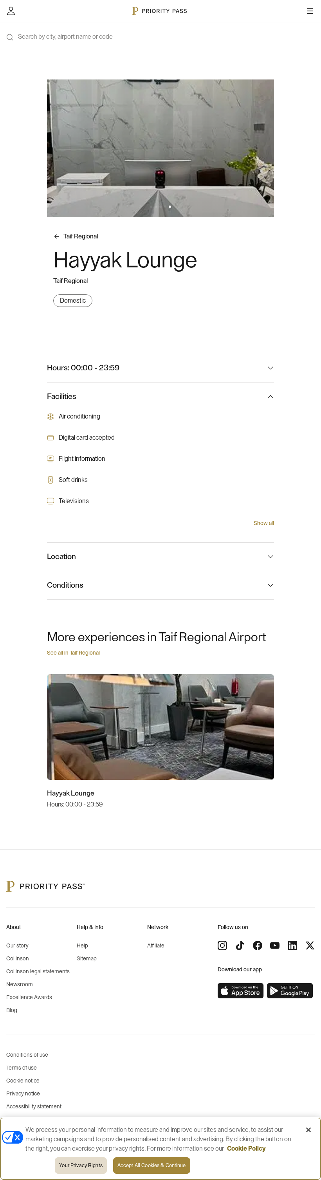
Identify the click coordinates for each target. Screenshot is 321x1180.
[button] (151, 207)
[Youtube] (275, 945)
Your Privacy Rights (80, 1165)
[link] (241, 991)
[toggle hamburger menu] (310, 11)
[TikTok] (240, 945)
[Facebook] (257, 945)
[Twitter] (310, 945)
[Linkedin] (292, 945)
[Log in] (11, 11)
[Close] (308, 1130)
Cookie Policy (246, 1149)
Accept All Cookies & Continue (151, 1165)
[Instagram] (222, 945)
